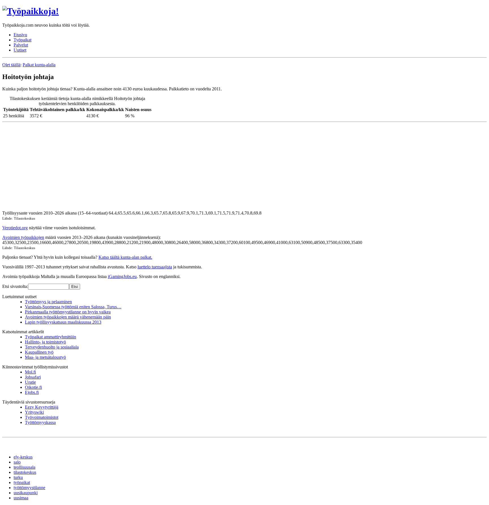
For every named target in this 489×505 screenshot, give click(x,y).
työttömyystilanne (29, 487)
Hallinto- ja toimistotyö (45, 342)
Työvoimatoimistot (41, 417)
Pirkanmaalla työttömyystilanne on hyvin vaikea (68, 311)
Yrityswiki (34, 412)
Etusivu (20, 34)
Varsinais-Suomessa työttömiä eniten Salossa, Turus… (73, 306)
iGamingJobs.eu (122, 276)
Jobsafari (33, 377)
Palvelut (21, 45)
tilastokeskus (25, 472)
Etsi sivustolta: (15, 286)
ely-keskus (23, 457)
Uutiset (20, 50)
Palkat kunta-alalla (39, 64)
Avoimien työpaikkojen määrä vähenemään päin (68, 317)
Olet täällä (11, 64)
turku (18, 477)
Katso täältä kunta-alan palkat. (125, 257)
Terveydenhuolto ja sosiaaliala (52, 347)
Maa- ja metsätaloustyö (45, 357)
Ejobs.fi (32, 392)
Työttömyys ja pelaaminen (48, 301)
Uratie (30, 382)
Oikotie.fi (33, 387)
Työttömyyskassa (40, 422)
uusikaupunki (26, 492)
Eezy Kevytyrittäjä (41, 407)
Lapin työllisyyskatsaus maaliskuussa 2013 (63, 322)
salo (17, 462)
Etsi (74, 287)
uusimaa (21, 497)
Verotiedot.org (15, 227)
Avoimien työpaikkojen (23, 237)
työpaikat (22, 482)
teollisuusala (24, 467)
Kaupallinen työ (39, 352)
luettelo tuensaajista (155, 266)
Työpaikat (22, 39)
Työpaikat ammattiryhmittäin (50, 336)
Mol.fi (30, 372)
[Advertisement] (172, 166)
